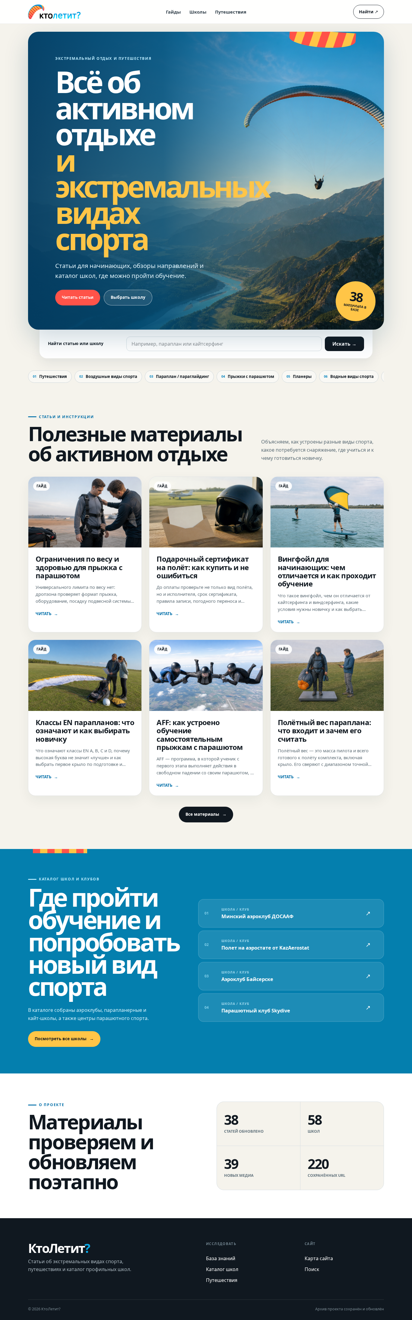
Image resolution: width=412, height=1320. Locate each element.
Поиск (312, 1269)
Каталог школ (222, 1269)
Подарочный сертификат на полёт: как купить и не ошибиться (203, 567)
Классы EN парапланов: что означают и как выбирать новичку (85, 730)
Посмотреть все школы (64, 1038)
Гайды (173, 12)
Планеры (299, 376)
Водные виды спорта (349, 376)
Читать (47, 613)
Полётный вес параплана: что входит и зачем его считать (324, 730)
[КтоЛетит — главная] (54, 12)
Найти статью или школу (75, 343)
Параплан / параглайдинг (179, 376)
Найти (368, 12)
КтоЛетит (59, 1248)
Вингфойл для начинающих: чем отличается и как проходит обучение (327, 571)
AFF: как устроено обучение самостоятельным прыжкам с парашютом (199, 734)
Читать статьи (77, 297)
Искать (344, 343)
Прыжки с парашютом (247, 376)
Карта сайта (319, 1258)
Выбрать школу (128, 297)
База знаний (220, 1258)
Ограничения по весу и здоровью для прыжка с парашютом (79, 567)
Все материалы (206, 814)
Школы (198, 12)
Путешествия (230, 12)
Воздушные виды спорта (108, 376)
